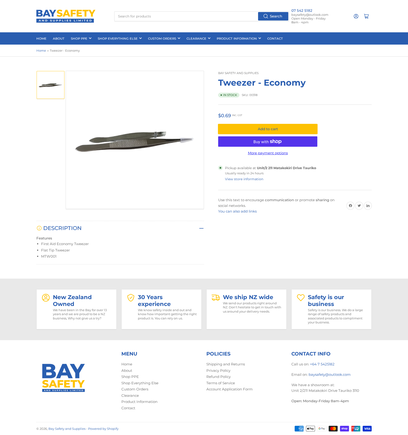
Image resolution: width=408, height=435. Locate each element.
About (58, 38)
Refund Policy (218, 376)
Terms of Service (220, 383)
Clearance (196, 38)
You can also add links (237, 211)
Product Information (237, 38)
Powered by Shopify (103, 429)
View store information (244, 179)
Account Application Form (229, 389)
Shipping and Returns (225, 364)
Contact (275, 38)
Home (41, 38)
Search (276, 16)
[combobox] (201, 16)
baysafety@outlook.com (330, 374)
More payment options (268, 153)
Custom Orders (162, 38)
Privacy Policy (218, 370)
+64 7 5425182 (322, 364)
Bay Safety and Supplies (238, 73)
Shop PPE (79, 38)
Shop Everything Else (118, 38)
